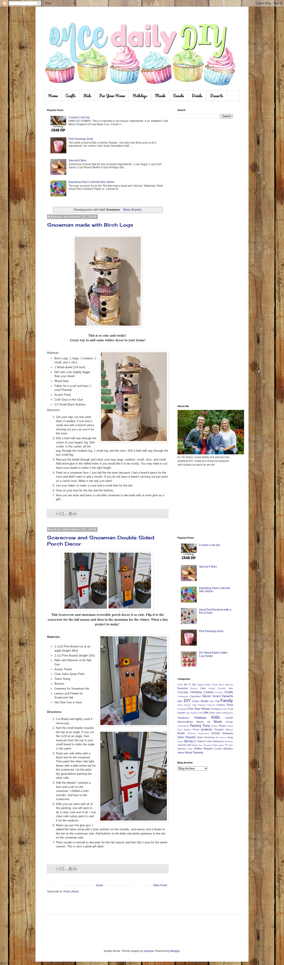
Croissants (183, 696)
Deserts (216, 96)
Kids (87, 96)
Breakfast (183, 688)
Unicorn (182, 748)
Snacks (178, 96)
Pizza (230, 726)
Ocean (229, 721)
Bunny (194, 688)
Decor (206, 696)
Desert (217, 696)
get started (192, 713)
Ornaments (183, 726)
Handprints (183, 717)
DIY (187, 700)
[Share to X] (66, 513)
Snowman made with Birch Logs (90, 225)
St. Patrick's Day (203, 741)
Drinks (197, 96)
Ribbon (229, 729)
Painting (195, 725)
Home (53, 96)
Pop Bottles (184, 729)
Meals (160, 96)
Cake (203, 688)
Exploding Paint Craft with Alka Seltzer (91, 182)
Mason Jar (203, 721)
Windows (228, 748)
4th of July (190, 684)
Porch (196, 729)
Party (206, 725)
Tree (230, 745)
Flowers (221, 705)
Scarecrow (203, 733)
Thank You (197, 745)
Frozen (223, 709)
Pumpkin (219, 729)
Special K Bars (77, 160)
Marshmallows (185, 721)
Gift (200, 713)
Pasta (214, 726)
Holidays (140, 96)
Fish (195, 705)
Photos (222, 725)
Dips (180, 701)
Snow (200, 737)
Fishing (202, 705)
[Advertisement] (205, 191)
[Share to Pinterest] (75, 513)
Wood (188, 752)
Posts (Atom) (71, 891)
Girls (212, 712)
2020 (180, 684)
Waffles (198, 748)
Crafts (70, 96)
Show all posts (132, 209)
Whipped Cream (212, 748)
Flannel (211, 705)
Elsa (212, 701)
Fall (217, 701)
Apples (200, 684)
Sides (181, 737)
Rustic (181, 733)
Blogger (175, 951)
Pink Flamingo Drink (81, 138)
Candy (211, 688)
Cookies (209, 692)
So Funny (221, 737)
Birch (221, 684)
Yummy (198, 752)
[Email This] (58, 513)
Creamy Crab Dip (79, 117)
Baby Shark (211, 684)
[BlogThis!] (62, 513)
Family (226, 700)
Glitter (218, 713)
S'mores (191, 733)
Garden (182, 712)
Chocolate (183, 692)
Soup (230, 737)
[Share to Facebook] (70, 513)
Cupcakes (195, 696)
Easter (205, 701)
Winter (181, 752)
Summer (229, 741)
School (215, 733)
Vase (190, 748)
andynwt (149, 951)
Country (219, 692)
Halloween (227, 713)
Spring (188, 741)
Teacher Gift (184, 745)
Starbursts (218, 741)
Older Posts (160, 885)
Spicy (180, 741)
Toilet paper (218, 745)
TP (226, 745)
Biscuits (229, 684)
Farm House (184, 705)
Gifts (206, 712)
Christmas (196, 692)
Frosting (215, 709)
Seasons (227, 733)
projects (206, 729)
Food (230, 704)
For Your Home (112, 96)
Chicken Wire (225, 688)
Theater (207, 745)
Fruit (230, 709)
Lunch (229, 717)
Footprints (183, 709)
